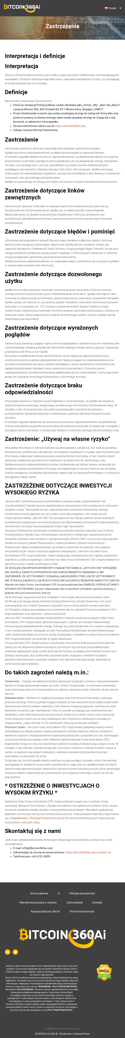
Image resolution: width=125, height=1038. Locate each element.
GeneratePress (82, 1033)
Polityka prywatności (82, 893)
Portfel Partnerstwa (82, 911)
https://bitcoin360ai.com (70, 126)
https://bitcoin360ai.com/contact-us (88, 852)
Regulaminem (19, 818)
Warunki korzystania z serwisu (38, 902)
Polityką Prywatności (43, 818)
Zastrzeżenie (74, 902)
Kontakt (97, 902)
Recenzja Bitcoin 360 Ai (45, 911)
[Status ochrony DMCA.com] (104, 973)
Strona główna (39, 893)
